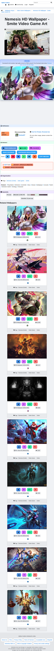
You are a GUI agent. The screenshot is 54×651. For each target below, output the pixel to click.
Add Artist (4, 133)
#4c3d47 (41, 194)
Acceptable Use (40, 640)
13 (30, 233)
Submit (11, 4)
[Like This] (30, 447)
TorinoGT (22, 135)
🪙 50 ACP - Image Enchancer (13, 167)
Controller (23, 185)
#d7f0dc (37, 194)
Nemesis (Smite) (11, 180)
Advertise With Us (10, 643)
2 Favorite (35, 148)
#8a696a (33, 194)
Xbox (29, 185)
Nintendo (17, 185)
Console (46, 185)
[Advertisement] (27, 112)
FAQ (10, 640)
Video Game (32, 244)
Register (31, 4)
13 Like (23, 148)
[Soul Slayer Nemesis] (27, 486)
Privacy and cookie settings (41, 643)
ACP (5, 164)
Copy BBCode (44, 156)
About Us (4, 640)
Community (19, 4)
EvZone (31, 283)
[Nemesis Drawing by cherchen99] (27, 400)
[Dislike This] (36, 404)
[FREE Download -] (18, 404)
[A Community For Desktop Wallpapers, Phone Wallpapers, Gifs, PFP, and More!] (1, 10)
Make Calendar (8, 152)
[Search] (51, 2)
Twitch (51, 185)
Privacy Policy (18, 640)
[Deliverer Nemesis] (27, 571)
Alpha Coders (5, 2)
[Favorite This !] (24, 404)
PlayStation (10, 185)
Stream (33, 185)
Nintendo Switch (6, 186)
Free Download (10, 148)
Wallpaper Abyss (9, 10)
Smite (27, 180)
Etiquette (49, 640)
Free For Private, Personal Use (40, 132)
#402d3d (45, 194)
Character (20, 186)
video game (21, 180)
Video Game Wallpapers (24, 10)
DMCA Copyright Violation (24, 643)
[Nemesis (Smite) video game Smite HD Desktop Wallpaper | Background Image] (27, 529)
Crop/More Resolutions (27, 152)
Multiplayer (39, 185)
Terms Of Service (29, 640)
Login (26, 4)
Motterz (31, 368)
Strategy (14, 186)
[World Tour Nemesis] (27, 443)
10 (30, 319)
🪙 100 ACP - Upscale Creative (22, 164)
